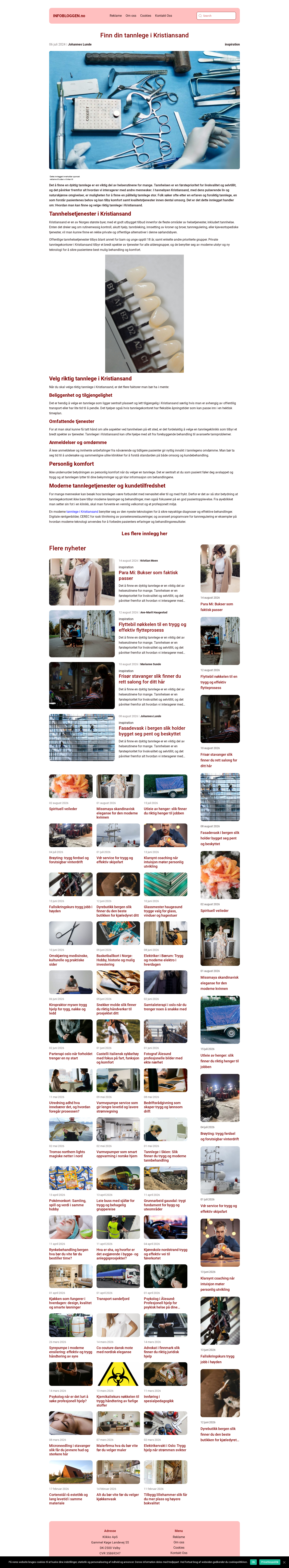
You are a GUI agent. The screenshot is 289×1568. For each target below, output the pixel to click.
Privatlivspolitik (269, 1562)
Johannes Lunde (80, 44)
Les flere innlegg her (144, 533)
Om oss (131, 16)
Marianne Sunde (150, 664)
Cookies (145, 16)
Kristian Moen (149, 560)
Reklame (116, 16)
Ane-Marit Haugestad (153, 612)
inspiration (232, 44)
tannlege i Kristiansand (82, 512)
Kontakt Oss (163, 16)
